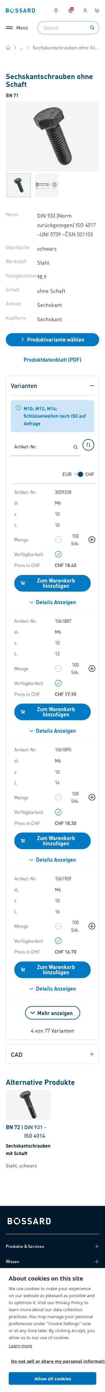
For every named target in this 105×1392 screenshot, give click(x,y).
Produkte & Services (25, 1246)
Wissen (12, 1261)
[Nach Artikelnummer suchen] (75, 447)
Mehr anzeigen (55, 1013)
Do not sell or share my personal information (50, 1361)
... (21, 47)
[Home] (8, 47)
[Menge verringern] (58, 539)
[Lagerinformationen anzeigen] (58, 554)
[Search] (92, 27)
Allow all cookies (52, 1378)
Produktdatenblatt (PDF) (52, 359)
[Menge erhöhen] (91, 539)
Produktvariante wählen (55, 339)
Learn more (20, 1346)
